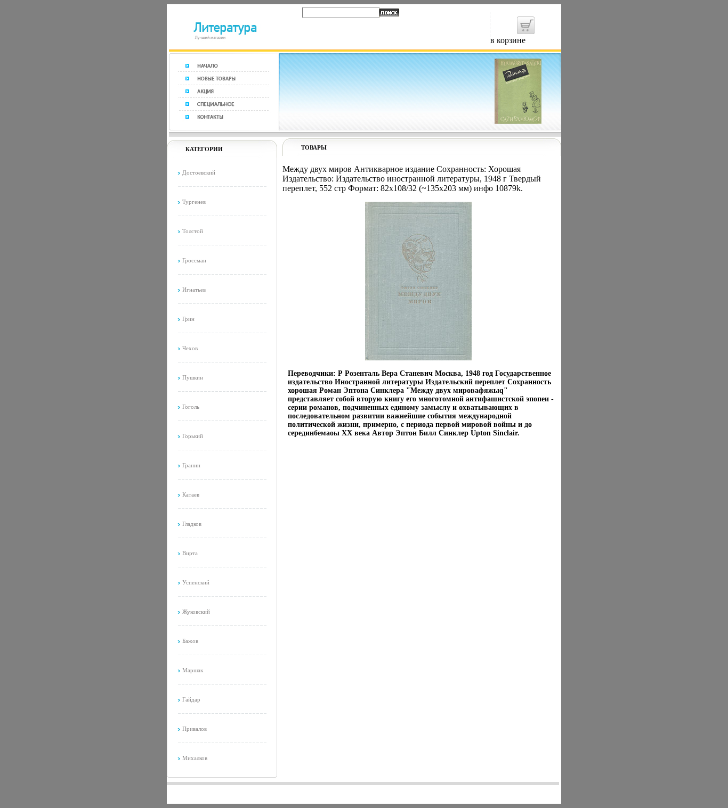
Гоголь (190, 406)
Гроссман (194, 260)
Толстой (192, 231)
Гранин (191, 465)
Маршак (192, 670)
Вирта (190, 553)
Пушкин (192, 377)
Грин (188, 319)
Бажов (190, 641)
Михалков (194, 758)
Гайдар (191, 699)
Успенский (195, 582)
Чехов (190, 348)
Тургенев (194, 202)
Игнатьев (194, 289)
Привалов (194, 728)
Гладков (191, 524)
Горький (192, 436)
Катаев (190, 494)
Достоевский (198, 172)
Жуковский (196, 611)
